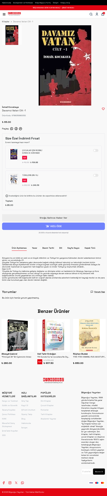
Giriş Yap (25, 401)
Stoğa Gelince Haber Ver (53, 217)
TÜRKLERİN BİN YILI (30, 175)
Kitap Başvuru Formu (43, 3)
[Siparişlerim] (97, 14)
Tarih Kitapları (46, 414)
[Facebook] (3, 482)
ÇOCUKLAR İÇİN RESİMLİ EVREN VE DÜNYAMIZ (32, 151)
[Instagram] (9, 482)
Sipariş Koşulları (8, 410)
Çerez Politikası (8, 414)
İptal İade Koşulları (10, 431)
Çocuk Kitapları (47, 405)
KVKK (4, 419)
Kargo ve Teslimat (10, 401)
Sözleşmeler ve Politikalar (23, 3)
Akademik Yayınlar (48, 419)
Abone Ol (99, 471)
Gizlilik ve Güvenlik (9, 405)
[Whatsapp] (22, 482)
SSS (4, 435)
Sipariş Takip (26, 414)
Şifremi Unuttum (28, 410)
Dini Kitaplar (46, 401)
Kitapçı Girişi (65, 3)
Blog (23, 419)
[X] (16, 482)
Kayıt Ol (24, 405)
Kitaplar (5, 21)
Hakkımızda (6, 3)
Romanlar (45, 410)
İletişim (55, 3)
